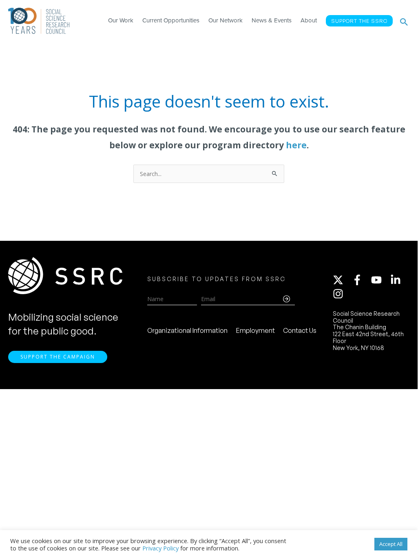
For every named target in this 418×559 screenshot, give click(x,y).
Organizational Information (187, 330)
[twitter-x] (342, 280)
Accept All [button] (391, 544)
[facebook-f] (361, 280)
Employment (255, 330)
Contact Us (299, 330)
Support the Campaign (57, 356)
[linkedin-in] (399, 280)
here (296, 145)
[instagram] (340, 293)
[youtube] (380, 280)
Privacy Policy (160, 548)
